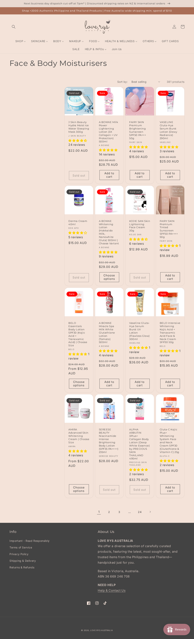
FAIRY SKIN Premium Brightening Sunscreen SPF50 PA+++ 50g (137, 130)
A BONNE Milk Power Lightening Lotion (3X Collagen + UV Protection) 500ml (108, 132)
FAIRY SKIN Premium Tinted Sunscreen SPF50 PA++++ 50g (169, 228)
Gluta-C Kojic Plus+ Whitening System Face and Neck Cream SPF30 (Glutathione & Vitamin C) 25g (169, 440)
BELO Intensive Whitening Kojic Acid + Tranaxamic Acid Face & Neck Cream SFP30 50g (170, 332)
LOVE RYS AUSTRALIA (101, 630)
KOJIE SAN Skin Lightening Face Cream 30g (139, 225)
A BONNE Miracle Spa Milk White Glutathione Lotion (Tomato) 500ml (107, 332)
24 (140, 512)
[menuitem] (20, 41)
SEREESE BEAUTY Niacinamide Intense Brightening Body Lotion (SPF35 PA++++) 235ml (108, 440)
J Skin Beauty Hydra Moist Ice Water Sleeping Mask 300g (78, 127)
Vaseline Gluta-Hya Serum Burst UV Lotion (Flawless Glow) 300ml (139, 330)
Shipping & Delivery (22, 560)
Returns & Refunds (21, 567)
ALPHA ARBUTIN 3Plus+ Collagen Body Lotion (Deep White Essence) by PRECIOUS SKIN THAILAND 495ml (139, 444)
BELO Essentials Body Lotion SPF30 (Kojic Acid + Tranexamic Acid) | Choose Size (77, 334)
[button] (13, 27)
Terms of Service (20, 547)
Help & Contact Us (111, 590)
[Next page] (150, 512)
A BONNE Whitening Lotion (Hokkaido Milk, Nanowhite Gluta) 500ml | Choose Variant (109, 232)
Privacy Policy (18, 554)
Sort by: (122, 81)
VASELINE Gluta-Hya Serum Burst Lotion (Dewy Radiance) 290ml (168, 130)
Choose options (109, 277)
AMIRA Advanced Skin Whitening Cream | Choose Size (78, 436)
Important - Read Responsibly (29, 540)
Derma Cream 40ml (77, 222)
